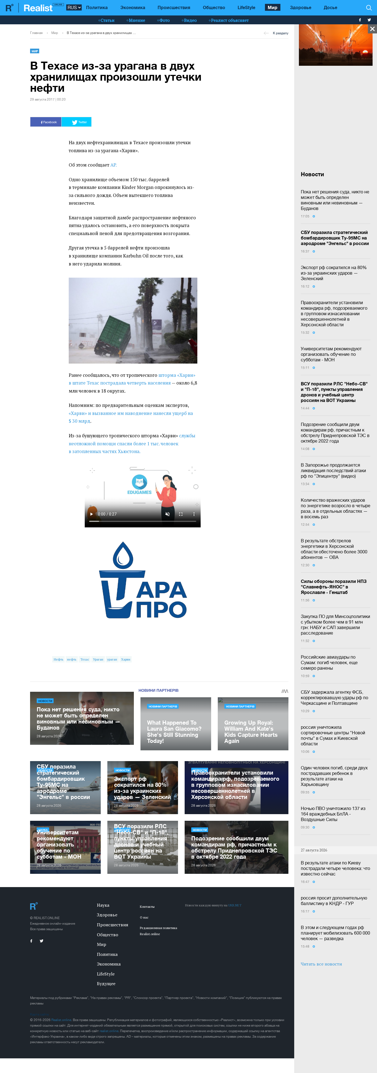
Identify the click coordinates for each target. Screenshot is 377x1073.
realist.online (109, 1031)
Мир (272, 7)
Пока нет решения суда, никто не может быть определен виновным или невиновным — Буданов (335, 200)
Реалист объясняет (230, 20)
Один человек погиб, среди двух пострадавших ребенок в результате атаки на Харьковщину (334, 776)
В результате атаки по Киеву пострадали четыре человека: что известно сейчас (335, 868)
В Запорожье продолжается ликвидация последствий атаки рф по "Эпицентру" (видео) (333, 470)
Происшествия (174, 7)
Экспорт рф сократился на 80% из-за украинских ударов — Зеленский (334, 273)
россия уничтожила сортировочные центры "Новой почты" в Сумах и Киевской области (333, 735)
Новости (45, 701)
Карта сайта (39, 1014)
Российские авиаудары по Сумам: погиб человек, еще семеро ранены (329, 662)
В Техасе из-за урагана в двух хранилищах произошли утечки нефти (102, 33)
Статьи (108, 20)
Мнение (137, 20)
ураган (112, 659)
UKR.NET (234, 905)
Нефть (58, 659)
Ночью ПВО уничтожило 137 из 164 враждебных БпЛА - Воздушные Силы (333, 814)
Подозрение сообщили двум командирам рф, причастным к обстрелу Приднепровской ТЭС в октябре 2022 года (335, 432)
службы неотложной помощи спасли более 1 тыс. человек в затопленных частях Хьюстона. (132, 443)
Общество (214, 7)
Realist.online (61, 1020)
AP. (113, 165)
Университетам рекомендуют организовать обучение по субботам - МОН (331, 354)
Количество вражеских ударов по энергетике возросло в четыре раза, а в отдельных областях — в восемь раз (335, 508)
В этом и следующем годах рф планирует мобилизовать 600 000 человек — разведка (335, 933)
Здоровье (300, 7)
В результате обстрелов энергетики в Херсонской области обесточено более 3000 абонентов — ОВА (334, 549)
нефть (71, 659)
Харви (125, 659)
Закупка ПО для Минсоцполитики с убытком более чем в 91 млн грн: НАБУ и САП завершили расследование (335, 624)
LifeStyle (246, 7)
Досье (330, 7)
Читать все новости (321, 964)
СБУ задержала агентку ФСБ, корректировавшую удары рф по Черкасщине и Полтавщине (334, 698)
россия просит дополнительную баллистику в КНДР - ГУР (334, 900)
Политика (97, 7)
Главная (36, 33)
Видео (190, 20)
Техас (84, 659)
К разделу (280, 33)
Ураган (98, 659)
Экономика (132, 7)
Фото (165, 20)
